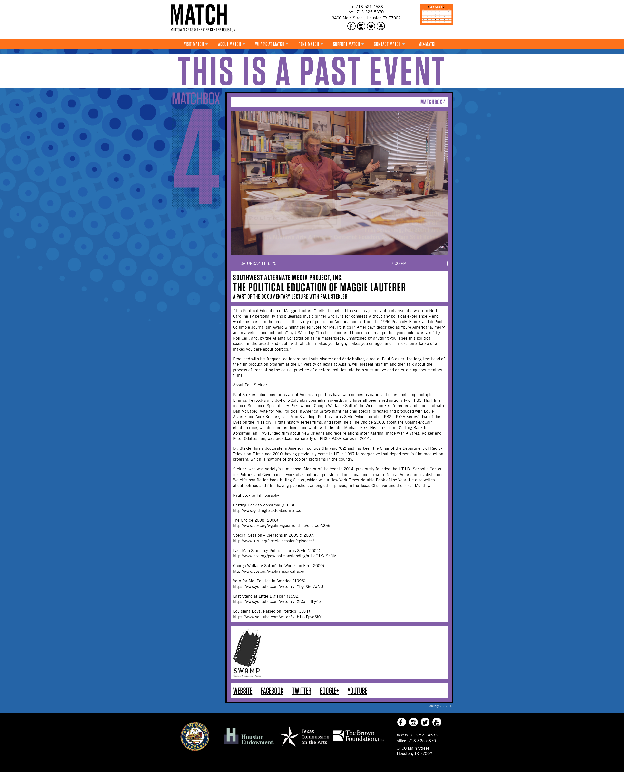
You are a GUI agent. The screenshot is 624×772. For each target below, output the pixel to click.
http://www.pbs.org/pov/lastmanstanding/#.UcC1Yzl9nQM (285, 555)
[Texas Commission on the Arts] (304, 747)
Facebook (272, 691)
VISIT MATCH (194, 44)
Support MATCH (346, 44)
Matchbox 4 (433, 101)
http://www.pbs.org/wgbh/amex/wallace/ (268, 571)
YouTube (357, 691)
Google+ (329, 691)
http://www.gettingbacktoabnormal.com (269, 510)
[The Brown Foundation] (358, 741)
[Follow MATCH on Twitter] (371, 26)
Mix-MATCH (428, 44)
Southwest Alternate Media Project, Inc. (288, 277)
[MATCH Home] (199, 14)
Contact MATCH (387, 44)
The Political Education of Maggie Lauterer (319, 287)
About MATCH (229, 44)
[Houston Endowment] (249, 744)
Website (242, 691)
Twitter (301, 691)
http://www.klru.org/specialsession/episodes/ (273, 540)
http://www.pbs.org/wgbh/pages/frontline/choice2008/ (281, 525)
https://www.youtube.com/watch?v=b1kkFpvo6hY (277, 616)
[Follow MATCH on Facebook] (351, 26)
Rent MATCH (309, 44)
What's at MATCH (270, 44)
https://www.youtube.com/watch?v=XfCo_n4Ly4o (277, 601)
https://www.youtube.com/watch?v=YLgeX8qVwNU (278, 586)
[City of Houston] (195, 749)
